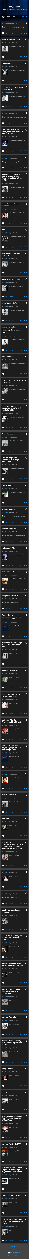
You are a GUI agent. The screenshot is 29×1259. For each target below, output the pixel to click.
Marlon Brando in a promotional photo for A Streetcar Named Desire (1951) (11, 330)
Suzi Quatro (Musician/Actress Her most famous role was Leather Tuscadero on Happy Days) (12, 845)
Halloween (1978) (8, 548)
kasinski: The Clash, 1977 (11, 1144)
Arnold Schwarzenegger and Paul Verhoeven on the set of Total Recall (12, 1118)
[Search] (27, 3)
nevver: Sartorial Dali (9, 795)
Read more (23, 33)
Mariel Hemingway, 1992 (11, 40)
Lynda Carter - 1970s (9, 303)
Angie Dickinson (8, 434)
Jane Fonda (6, 63)
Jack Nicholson (7, 485)
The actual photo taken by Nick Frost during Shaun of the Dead (12, 1043)
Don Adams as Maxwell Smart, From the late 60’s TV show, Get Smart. (12, 132)
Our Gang (5, 1092)
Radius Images (18, 1255)
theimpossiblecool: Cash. (11, 1195)
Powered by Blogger (15, 1252)
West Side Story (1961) (10, 670)
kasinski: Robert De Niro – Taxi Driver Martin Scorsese (12, 965)
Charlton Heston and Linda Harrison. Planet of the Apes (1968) (12, 1221)
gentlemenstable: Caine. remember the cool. (11, 911)
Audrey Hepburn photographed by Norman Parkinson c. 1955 (11, 617)
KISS (3, 230)
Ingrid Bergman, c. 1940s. (11, 279)
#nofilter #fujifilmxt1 (9, 509)
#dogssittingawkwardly (10, 596)
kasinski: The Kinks (9, 1017)
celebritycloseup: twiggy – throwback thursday (11, 695)
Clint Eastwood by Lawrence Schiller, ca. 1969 (12, 381)
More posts (14, 1246)
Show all (24, 16)
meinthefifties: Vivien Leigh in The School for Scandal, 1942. (12, 645)
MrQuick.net (14, 7)
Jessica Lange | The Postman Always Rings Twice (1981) (10, 460)
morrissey (5, 819)
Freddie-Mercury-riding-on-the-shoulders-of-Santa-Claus (12, 938)
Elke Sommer (7, 357)
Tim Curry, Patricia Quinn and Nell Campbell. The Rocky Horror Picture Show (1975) (12, 177)
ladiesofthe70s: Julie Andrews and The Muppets (12, 721)
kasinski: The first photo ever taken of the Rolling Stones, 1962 (11, 991)
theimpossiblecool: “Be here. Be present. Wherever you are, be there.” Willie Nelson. (12, 1170)
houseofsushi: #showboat (11, 572)
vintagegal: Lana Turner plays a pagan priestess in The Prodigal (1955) (11, 748)
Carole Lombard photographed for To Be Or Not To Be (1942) (12, 408)
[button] (26, 23)
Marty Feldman (7, 1069)
